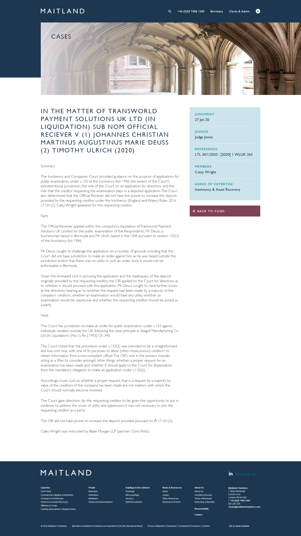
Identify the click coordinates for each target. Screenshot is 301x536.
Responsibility (202, 509)
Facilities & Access (203, 495)
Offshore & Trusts (49, 505)
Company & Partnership (52, 498)
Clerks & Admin (239, 11)
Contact (198, 515)
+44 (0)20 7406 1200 (190, 11)
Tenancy (130, 498)
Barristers (216, 11)
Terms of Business (203, 498)
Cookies (206, 526)
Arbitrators (93, 495)
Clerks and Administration (100, 502)
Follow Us (245, 474)
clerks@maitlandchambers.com (244, 507)
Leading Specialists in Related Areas (58, 509)
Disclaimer (172, 526)
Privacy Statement (156, 526)
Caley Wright (205, 172)
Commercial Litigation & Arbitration (57, 495)
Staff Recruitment (134, 502)
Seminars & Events (171, 502)
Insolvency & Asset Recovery (217, 189)
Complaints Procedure (189, 526)
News (165, 491)
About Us (199, 491)
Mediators (93, 498)
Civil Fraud (46, 491)
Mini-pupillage (132, 495)
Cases (166, 495)
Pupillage (130, 491)
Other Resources (171, 498)
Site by (239, 526)
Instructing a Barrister (205, 502)
